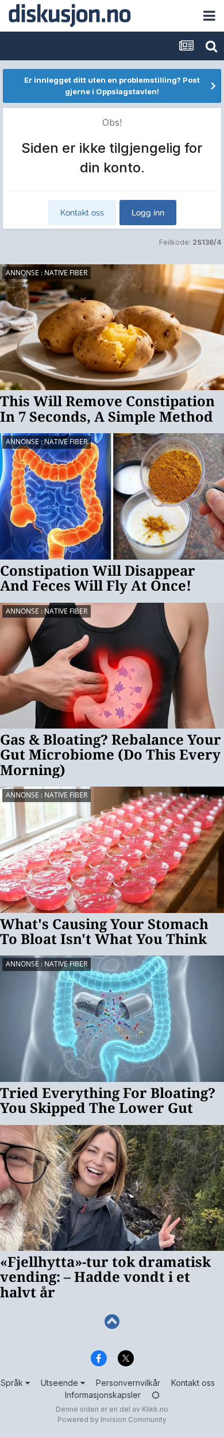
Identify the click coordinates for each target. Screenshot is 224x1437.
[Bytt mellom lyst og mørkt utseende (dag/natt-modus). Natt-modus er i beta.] (156, 1395)
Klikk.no (155, 1409)
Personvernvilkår (128, 1383)
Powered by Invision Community (112, 1419)
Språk (13, 1383)
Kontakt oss (82, 212)
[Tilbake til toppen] (112, 1322)
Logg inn (148, 212)
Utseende (60, 1383)
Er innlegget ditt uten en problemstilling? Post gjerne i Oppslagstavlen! (112, 85)
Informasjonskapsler (103, 1395)
